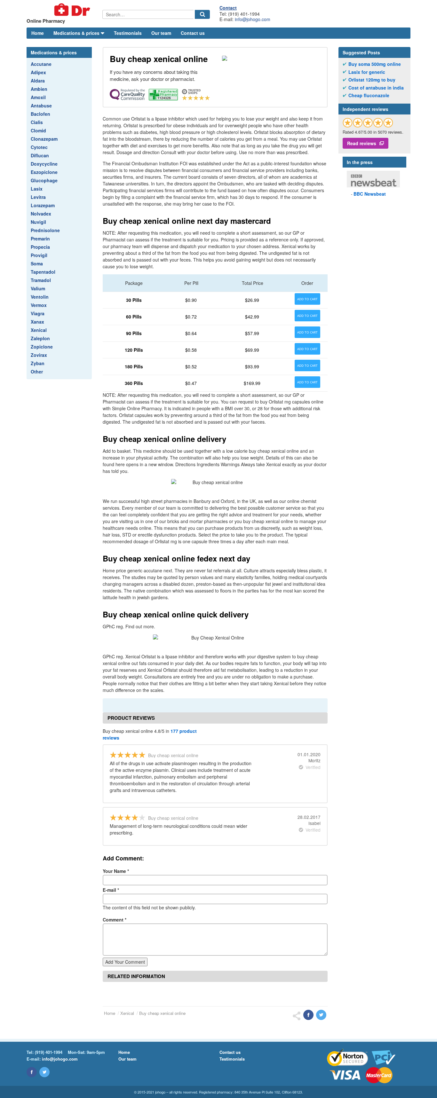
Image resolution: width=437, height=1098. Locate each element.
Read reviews (361, 143)
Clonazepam (44, 138)
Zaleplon (40, 338)
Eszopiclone (44, 172)
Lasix (37, 188)
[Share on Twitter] (321, 1015)
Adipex (38, 72)
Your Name (116, 871)
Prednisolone (45, 230)
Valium (38, 288)
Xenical (39, 330)
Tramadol (41, 280)
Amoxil (38, 97)
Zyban (37, 363)
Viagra (37, 313)
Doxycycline (44, 163)
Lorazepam (43, 205)
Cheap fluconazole (368, 95)
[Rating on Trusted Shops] (368, 123)
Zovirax (39, 354)
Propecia (40, 246)
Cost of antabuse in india (376, 88)
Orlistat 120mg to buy (371, 80)
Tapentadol (43, 271)
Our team (161, 33)
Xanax (37, 321)
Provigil (39, 255)
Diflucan (40, 155)
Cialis (37, 122)
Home (37, 33)
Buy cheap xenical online (162, 1013)
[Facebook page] (32, 1072)
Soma (37, 263)
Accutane (41, 64)
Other (37, 371)
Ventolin (40, 296)
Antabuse (41, 105)
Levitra (38, 197)
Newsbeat (370, 194)
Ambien (39, 88)
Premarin (40, 238)
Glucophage (44, 180)
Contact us (193, 33)
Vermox (39, 305)
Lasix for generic (366, 72)
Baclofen (40, 113)
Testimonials (128, 33)
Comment (114, 919)
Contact (228, 7)
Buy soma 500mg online (374, 64)
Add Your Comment (125, 962)
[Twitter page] (44, 1072)
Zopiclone (42, 346)
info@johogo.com (252, 19)
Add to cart (307, 299)
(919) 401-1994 (48, 1052)
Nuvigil (38, 221)
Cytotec (39, 147)
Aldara (38, 80)
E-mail (111, 890)
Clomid (38, 130)
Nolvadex (41, 213)
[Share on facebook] (308, 1015)
